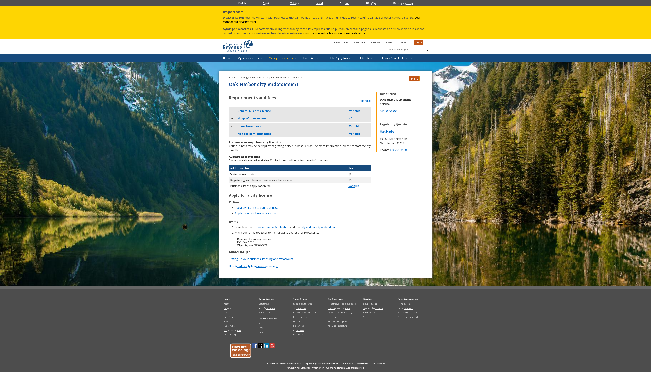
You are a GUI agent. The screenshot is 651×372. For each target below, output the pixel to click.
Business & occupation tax (304, 312)
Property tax (298, 325)
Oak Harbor (388, 131)
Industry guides (370, 303)
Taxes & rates (311, 58)
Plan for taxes (265, 312)
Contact (390, 42)
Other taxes (298, 330)
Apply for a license (267, 308)
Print (414, 78)
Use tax (296, 321)
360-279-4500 (398, 150)
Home (227, 58)
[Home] (233, 45)
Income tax (298, 334)
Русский (344, 3)
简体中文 (294, 3)
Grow (261, 327)
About (404, 42)
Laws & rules (341, 42)
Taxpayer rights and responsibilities (321, 363)
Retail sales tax (300, 317)
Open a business (248, 58)
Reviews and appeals (337, 321)
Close (261, 332)
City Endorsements (276, 77)
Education (366, 58)
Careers (375, 42)
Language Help (404, 3)
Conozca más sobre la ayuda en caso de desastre (334, 33)
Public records (230, 325)
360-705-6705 (388, 111)
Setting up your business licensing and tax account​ (261, 259)
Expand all (364, 101)
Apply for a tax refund (337, 325)
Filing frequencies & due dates (342, 303)
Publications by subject (408, 317)
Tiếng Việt (371, 3)
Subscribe (359, 42)
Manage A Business (251, 77)
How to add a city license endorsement (253, 266)
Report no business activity (340, 312)
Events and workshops (373, 308)
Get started (264, 303)
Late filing (332, 317)
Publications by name (407, 312)
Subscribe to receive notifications (285, 363)
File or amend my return (339, 308)
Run (260, 323)
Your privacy (347, 363)
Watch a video (369, 312)
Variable (354, 186)
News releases (230, 321)
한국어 (319, 3)
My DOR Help (230, 334)
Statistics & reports (232, 330)
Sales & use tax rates (302, 303)
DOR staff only (378, 363)
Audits (365, 317)
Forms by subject (405, 308)
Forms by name (405, 303)
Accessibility (362, 363)
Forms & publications (395, 58)
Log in (418, 42)
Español (267, 3)
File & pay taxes (340, 58)
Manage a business (281, 58)
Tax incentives (299, 308)
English (242, 3)
